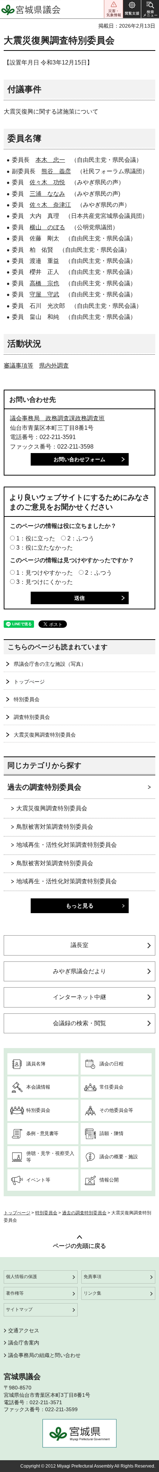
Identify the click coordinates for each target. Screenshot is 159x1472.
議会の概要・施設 (118, 1156)
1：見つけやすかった (44, 573)
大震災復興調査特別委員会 (45, 735)
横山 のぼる (47, 227)
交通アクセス (23, 1330)
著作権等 (15, 1293)
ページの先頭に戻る (79, 1246)
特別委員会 (27, 699)
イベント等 (38, 1180)
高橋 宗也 (44, 283)
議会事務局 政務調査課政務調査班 (57, 418)
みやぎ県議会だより (79, 971)
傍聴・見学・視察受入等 (50, 1157)
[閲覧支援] (132, 9)
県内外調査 (54, 365)
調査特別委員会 (32, 717)
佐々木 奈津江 (50, 205)
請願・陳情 (111, 1133)
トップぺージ (29, 682)
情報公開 (109, 1180)
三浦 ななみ (47, 194)
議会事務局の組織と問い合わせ (44, 1355)
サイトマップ (19, 1309)
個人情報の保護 (21, 1276)
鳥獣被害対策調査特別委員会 (54, 827)
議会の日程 (111, 1063)
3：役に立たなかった (44, 547)
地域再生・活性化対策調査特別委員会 (66, 845)
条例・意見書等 (42, 1133)
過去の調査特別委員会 (44, 787)
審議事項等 (18, 365)
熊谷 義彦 (56, 171)
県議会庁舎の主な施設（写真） (50, 664)
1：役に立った (35, 538)
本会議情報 (38, 1087)
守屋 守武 (44, 294)
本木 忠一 (50, 160)
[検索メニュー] (150, 9)
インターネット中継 (79, 997)
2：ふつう (80, 538)
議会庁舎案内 (23, 1343)
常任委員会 (111, 1087)
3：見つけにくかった (44, 582)
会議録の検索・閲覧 (79, 1023)
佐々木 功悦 (47, 182)
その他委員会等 (116, 1110)
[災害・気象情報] (113, 9)
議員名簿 (35, 1063)
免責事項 (92, 1276)
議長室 (79, 945)
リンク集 (92, 1293)
